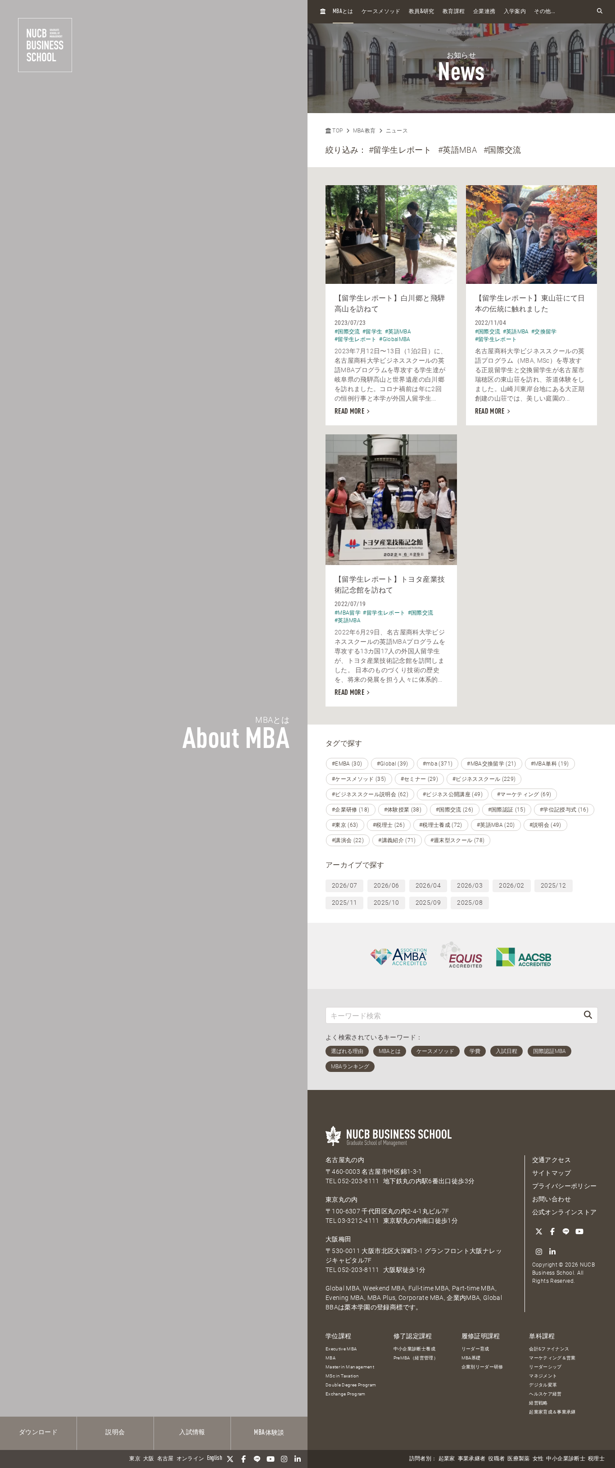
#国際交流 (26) (455, 810)
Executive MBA (341, 1348)
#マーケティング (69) (524, 794)
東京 (134, 1459)
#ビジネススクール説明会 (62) (370, 794)
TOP (337, 131)
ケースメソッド (381, 11)
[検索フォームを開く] (599, 11)
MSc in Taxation (342, 1375)
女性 (538, 1459)
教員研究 (421, 11)
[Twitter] (230, 1459)
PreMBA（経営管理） (415, 1357)
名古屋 (165, 1459)
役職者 (496, 1459)
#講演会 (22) (348, 840)
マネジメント (543, 1375)
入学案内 (515, 11)
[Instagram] (284, 1459)
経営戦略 (538, 1402)
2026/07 (344, 885)
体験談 (269, 1432)
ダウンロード (38, 1432)
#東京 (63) (345, 825)
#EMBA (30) (347, 764)
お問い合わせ (551, 1199)
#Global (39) (392, 764)
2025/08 (469, 902)
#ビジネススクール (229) (484, 779)
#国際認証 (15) (507, 810)
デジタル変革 (543, 1384)
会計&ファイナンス (549, 1348)
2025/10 (386, 902)
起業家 (447, 1459)
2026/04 (428, 885)
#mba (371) (438, 764)
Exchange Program (346, 1393)
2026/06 (386, 885)
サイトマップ (551, 1172)
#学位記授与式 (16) (564, 810)
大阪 (148, 1459)
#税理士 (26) (389, 825)
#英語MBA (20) (496, 825)
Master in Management (350, 1366)
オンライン (190, 1459)
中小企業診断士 (565, 1459)
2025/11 (344, 902)
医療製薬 (518, 1459)
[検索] (588, 1015)
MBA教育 (364, 131)
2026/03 (469, 885)
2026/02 (511, 885)
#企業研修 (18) (351, 810)
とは (343, 11)
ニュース (397, 131)
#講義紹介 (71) (397, 840)
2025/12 (553, 885)
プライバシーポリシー (564, 1186)
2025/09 (428, 902)
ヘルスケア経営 (545, 1393)
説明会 (115, 1432)
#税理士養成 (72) (440, 825)
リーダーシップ (545, 1366)
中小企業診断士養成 (414, 1348)
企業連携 (484, 11)
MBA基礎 (471, 1357)
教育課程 (454, 11)
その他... (544, 11)
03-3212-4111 (358, 1220)
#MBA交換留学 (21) (491, 764)
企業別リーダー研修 (482, 1366)
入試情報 (192, 1432)
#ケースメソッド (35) (359, 779)
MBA (330, 1357)
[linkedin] (297, 1459)
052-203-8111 (358, 1181)
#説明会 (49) (545, 825)
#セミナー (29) (420, 779)
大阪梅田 (338, 1239)
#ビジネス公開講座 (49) (453, 794)
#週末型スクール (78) (457, 840)
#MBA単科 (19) (550, 764)
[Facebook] (243, 1459)
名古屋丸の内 (345, 1159)
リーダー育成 (475, 1348)
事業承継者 (472, 1459)
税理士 (596, 1459)
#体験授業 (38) (403, 810)
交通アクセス (551, 1159)
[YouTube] (270, 1459)
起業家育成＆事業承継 (552, 1411)
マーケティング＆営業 (552, 1357)
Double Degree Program (351, 1384)
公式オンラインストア (564, 1212)
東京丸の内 (342, 1199)
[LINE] (257, 1459)
